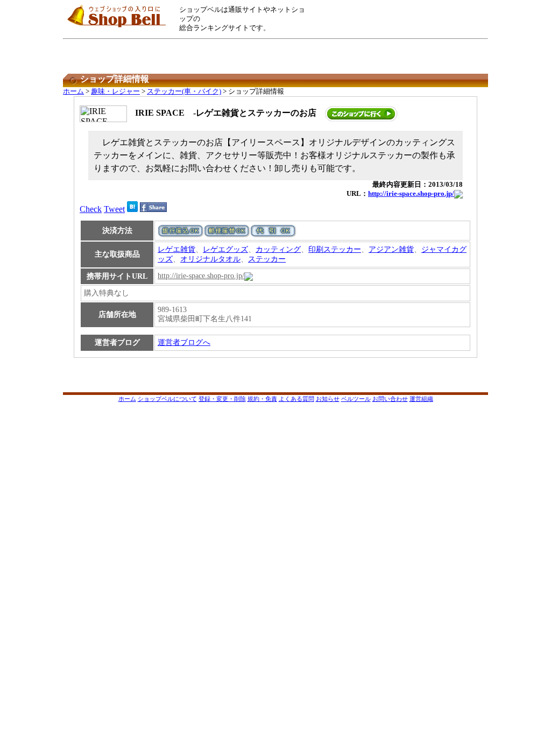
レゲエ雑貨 (176, 249)
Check (91, 209)
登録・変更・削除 (222, 398)
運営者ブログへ (184, 342)
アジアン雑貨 (391, 249)
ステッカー (267, 259)
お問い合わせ (390, 398)
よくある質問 (296, 398)
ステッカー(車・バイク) (184, 91)
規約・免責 (262, 398)
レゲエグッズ (225, 249)
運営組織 (421, 398)
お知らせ (328, 398)
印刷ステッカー (334, 249)
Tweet (114, 209)
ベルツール (356, 398)
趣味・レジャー (115, 91)
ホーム (73, 91)
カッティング (278, 249)
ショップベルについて (167, 398)
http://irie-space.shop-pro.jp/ (411, 193)
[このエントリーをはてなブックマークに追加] (132, 209)
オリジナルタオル (210, 259)
